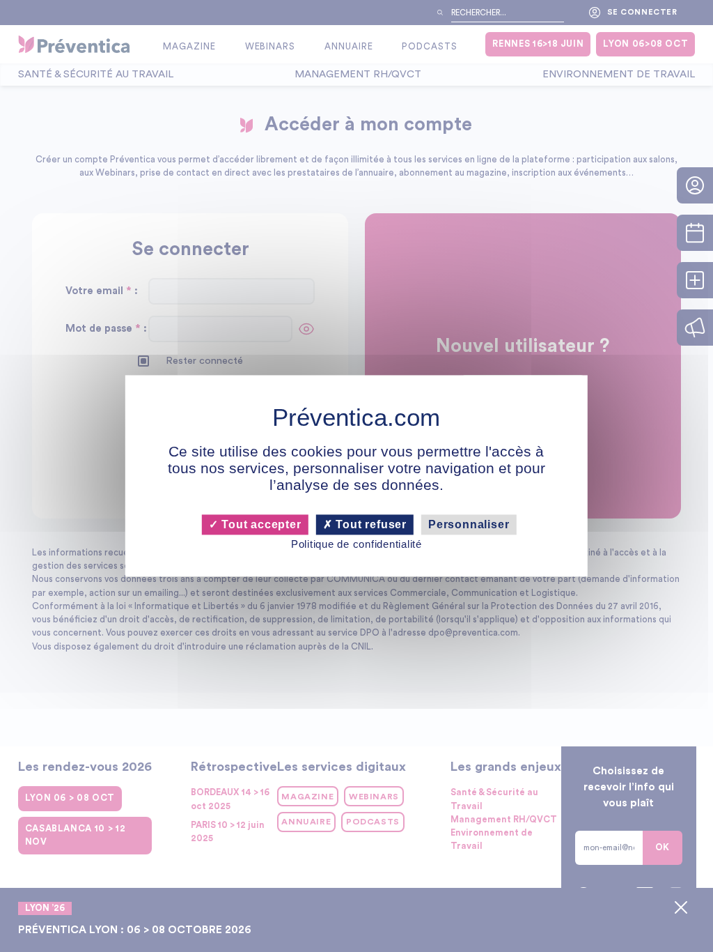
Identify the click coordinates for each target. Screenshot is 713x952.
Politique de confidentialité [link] (356, 544)
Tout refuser (370, 524)
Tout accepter (259, 524)
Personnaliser (468, 524)
